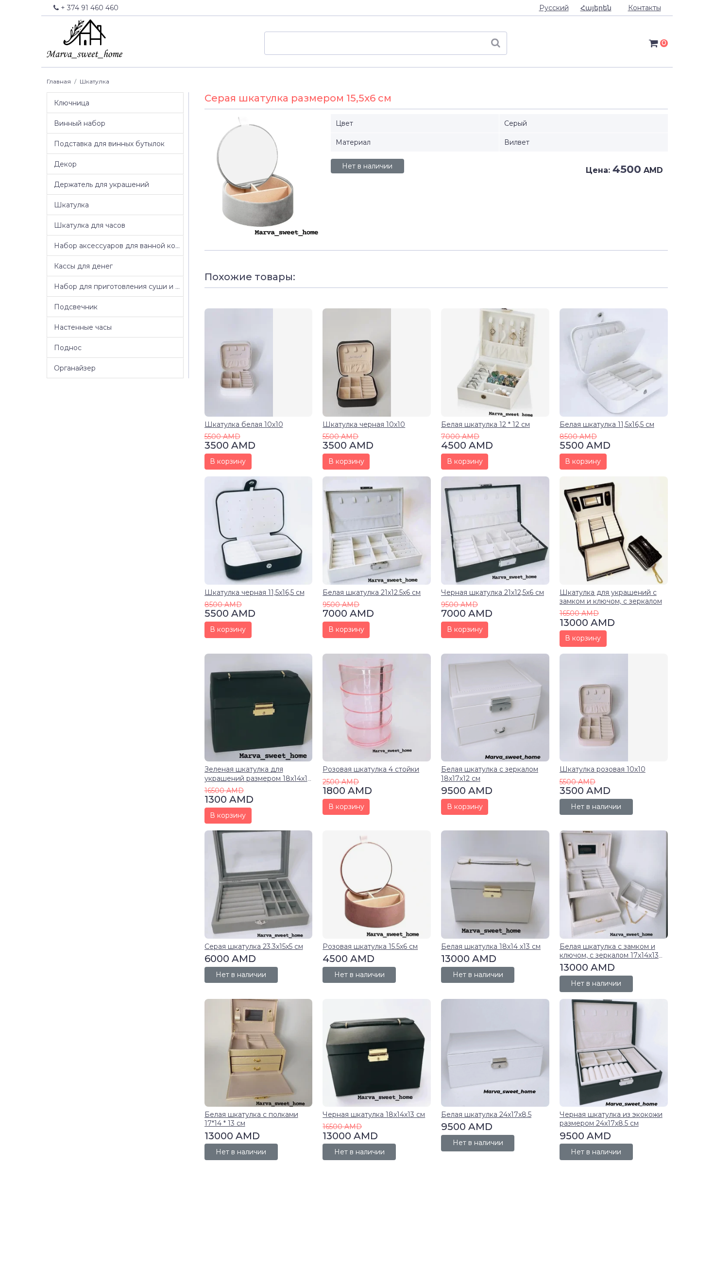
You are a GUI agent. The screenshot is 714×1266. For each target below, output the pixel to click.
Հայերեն (596, 7)
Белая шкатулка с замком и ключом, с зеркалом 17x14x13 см (609, 955)
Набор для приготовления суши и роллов (118, 286)
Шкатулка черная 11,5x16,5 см (254, 592)
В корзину (228, 461)
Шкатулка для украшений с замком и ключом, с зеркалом (611, 597)
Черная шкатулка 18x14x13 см (374, 1114)
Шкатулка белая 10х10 (243, 424)
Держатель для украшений (101, 184)
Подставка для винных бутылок (109, 143)
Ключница (71, 103)
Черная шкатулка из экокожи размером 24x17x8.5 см (611, 1119)
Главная (59, 81)
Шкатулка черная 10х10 (364, 424)
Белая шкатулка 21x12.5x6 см (372, 592)
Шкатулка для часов (89, 225)
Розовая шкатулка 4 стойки (371, 769)
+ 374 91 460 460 (89, 7)
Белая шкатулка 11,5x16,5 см (607, 424)
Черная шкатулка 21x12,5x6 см (492, 592)
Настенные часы (83, 327)
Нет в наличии (367, 166)
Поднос (68, 347)
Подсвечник (76, 307)
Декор (65, 164)
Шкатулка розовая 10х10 (603, 769)
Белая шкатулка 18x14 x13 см (491, 946)
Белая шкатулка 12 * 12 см (485, 424)
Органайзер (75, 368)
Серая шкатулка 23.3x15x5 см (253, 946)
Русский (554, 7)
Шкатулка (94, 81)
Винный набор (79, 123)
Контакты (644, 7)
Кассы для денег (83, 266)
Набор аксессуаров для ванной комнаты (118, 245)
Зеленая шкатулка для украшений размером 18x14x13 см (257, 778)
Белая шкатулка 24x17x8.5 (486, 1114)
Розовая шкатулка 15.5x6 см (370, 946)
